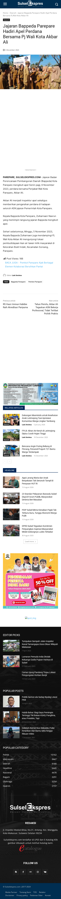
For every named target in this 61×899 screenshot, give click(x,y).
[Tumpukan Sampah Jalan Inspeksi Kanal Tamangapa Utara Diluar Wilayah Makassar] (11, 645)
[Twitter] (13, 287)
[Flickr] (30, 872)
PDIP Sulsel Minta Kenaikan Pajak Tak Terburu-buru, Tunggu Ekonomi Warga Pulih (39, 513)
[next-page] (9, 461)
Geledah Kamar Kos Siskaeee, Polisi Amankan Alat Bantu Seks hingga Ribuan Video (38, 731)
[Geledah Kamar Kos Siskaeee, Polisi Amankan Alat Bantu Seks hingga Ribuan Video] (11, 732)
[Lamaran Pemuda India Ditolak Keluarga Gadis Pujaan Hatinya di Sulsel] (11, 661)
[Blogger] (16, 872)
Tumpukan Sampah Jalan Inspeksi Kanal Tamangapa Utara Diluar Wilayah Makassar (40, 644)
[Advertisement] (30, 133)
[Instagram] (38, 872)
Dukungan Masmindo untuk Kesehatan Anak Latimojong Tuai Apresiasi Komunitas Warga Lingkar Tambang (40, 418)
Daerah (13, 13)
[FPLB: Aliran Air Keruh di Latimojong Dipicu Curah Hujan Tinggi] (11, 435)
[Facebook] (6, 287)
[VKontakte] (45, 872)
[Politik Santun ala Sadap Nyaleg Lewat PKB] (11, 701)
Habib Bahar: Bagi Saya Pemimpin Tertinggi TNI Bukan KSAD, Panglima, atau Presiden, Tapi (39, 715)
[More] (33, 287)
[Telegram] (26, 287)
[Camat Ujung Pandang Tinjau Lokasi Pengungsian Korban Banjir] (11, 677)
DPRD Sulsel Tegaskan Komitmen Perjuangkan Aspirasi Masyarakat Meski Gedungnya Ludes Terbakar (37, 529)
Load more (29, 541)
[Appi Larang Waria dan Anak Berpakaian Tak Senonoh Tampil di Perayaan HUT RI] (11, 482)
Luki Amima (17, 275)
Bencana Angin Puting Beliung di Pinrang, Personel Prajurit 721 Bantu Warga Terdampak (38, 449)
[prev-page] (5, 461)
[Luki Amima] (5, 275)
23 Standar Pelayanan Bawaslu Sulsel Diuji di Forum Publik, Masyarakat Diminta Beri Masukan (39, 497)
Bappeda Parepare (18, 282)
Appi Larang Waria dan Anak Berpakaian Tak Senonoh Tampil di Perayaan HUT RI (37, 481)
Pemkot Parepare (35, 282)
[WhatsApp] (20, 287)
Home (5, 13)
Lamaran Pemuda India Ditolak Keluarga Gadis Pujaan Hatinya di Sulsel (37, 659)
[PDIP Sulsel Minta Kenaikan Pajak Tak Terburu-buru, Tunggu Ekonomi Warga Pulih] (11, 514)
